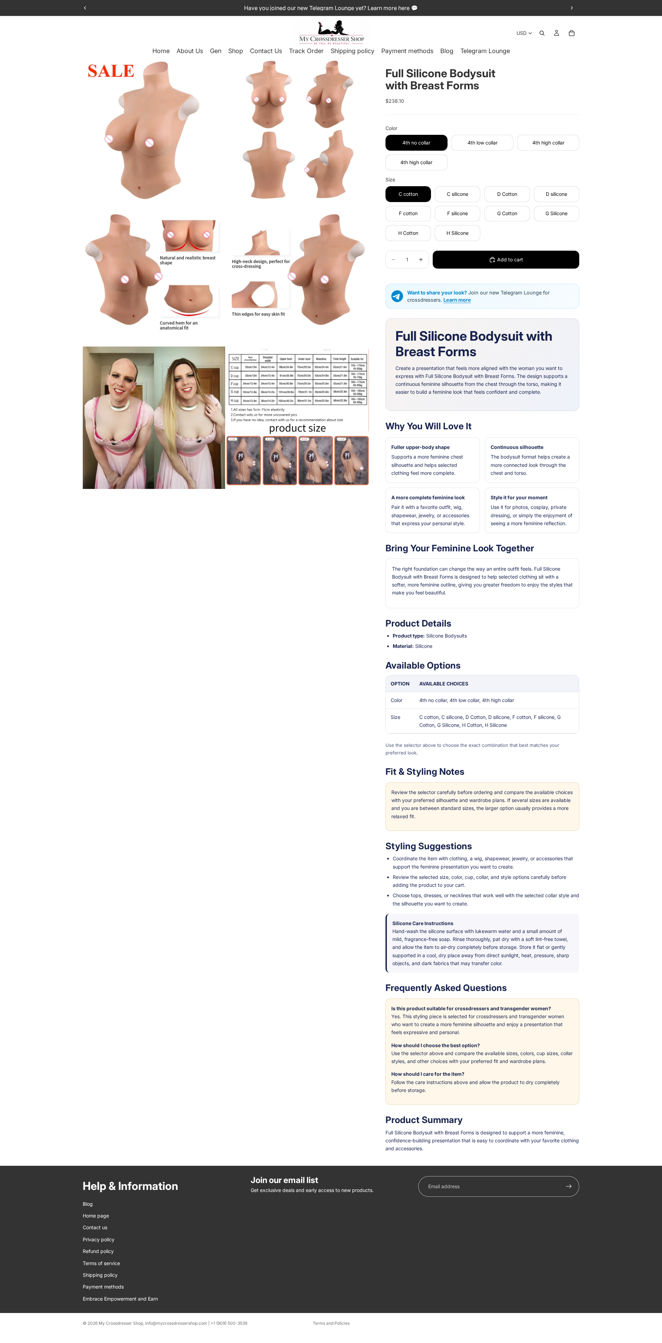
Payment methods (103, 1287)
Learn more (457, 300)
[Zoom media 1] (154, 130)
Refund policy (98, 1251)
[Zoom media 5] (154, 418)
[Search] (542, 33)
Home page (96, 1216)
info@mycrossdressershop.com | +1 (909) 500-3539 (196, 1323)
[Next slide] (571, 8)
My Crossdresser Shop (121, 1323)
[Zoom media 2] (298, 130)
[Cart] (571, 33)
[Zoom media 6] (298, 418)
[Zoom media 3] (154, 274)
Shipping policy (100, 1275)
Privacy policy (98, 1239)
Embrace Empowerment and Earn (120, 1298)
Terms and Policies (331, 1323)
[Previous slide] (85, 8)
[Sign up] (569, 1186)
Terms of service (101, 1263)
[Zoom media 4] (298, 274)
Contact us (95, 1227)
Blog (88, 1203)
